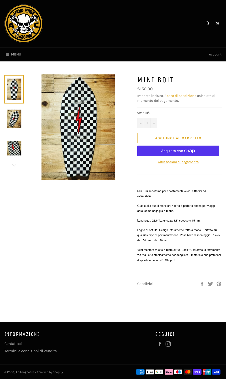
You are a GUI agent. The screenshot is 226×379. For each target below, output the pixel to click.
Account (215, 54)
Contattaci (13, 343)
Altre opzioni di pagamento (178, 162)
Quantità (143, 112)
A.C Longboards (25, 372)
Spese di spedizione (180, 96)
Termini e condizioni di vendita (30, 351)
